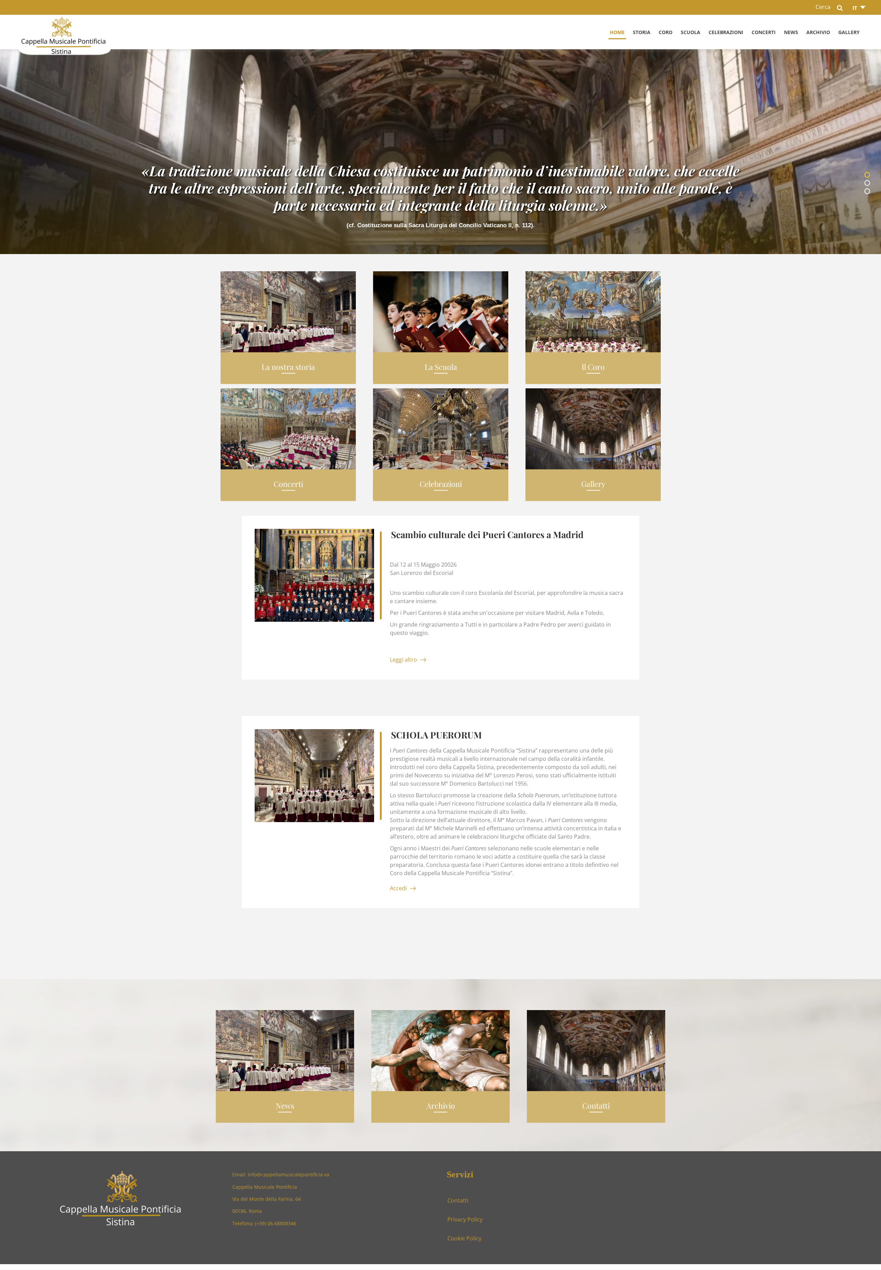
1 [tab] (868, 175)
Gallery (849, 32)
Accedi (398, 888)
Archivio (818, 32)
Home (617, 32)
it (854, 7)
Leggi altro (403, 659)
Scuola (690, 32)
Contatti (457, 1200)
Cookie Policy (464, 1238)
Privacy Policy (464, 1219)
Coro (665, 32)
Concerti (764, 32)
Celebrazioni (726, 32)
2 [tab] (868, 183)
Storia (641, 32)
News (791, 32)
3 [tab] (868, 192)
